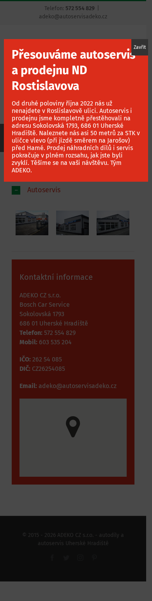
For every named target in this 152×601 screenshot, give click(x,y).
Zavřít (140, 47)
